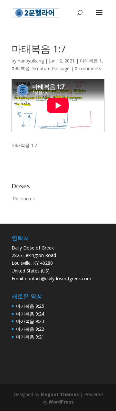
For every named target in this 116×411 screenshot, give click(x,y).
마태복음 (21, 68)
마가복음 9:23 (30, 321)
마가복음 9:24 (30, 314)
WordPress (61, 402)
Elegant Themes (60, 394)
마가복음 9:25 (30, 306)
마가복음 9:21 (30, 337)
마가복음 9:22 (30, 329)
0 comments (88, 68)
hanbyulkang (31, 61)
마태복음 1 (91, 61)
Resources (24, 198)
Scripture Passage (51, 68)
